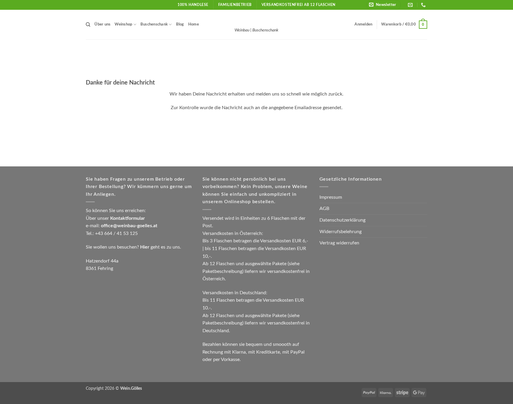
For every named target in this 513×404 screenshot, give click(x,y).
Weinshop (123, 24)
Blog (180, 24)
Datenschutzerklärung (342, 220)
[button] (383, 5)
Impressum (330, 197)
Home (193, 24)
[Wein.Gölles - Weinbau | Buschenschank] (256, 19)
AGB (324, 208)
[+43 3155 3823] (424, 5)
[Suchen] (88, 24)
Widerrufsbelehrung (340, 231)
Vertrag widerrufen (339, 243)
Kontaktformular (127, 218)
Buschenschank (154, 24)
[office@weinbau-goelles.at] (411, 5)
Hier (144, 247)
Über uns (102, 24)
